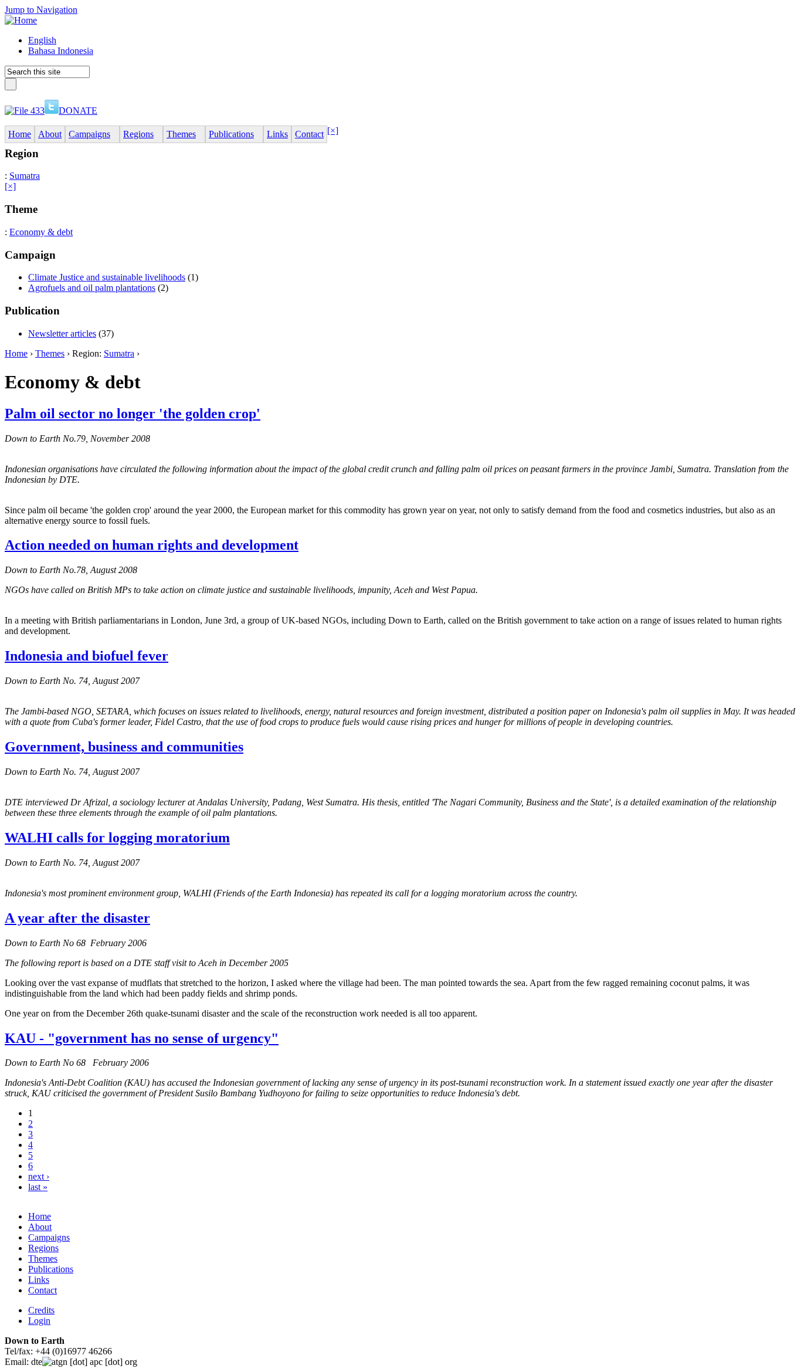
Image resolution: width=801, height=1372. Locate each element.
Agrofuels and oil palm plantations (91, 288)
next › (38, 1176)
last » (37, 1187)
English (42, 40)
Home (16, 353)
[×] (332, 130)
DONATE (78, 111)
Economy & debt (41, 232)
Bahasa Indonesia (60, 51)
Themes (50, 353)
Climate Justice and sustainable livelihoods (106, 277)
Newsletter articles (62, 333)
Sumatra (24, 176)
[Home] (21, 20)
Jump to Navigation (41, 10)
